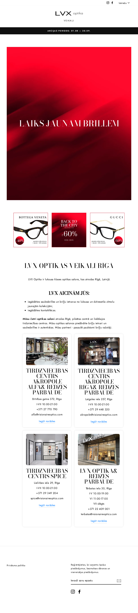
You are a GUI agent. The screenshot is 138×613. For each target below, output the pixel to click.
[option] (69, 31)
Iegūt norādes (47, 421)
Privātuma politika (16, 565)
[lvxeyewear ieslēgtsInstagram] (73, 592)
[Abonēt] (119, 580)
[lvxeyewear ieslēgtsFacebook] (79, 592)
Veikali (69, 20)
